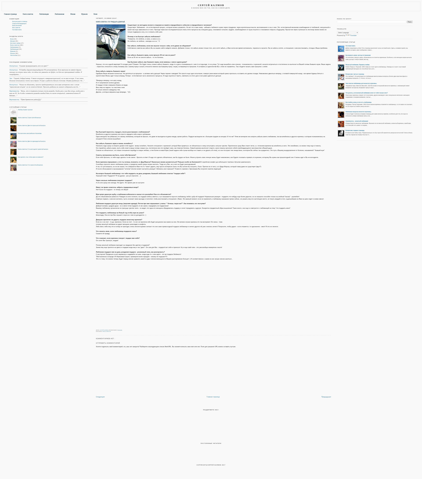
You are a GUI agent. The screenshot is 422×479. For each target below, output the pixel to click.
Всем (95, 14)
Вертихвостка (14, 91)
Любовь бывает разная (25, 110)
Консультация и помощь (19, 21)
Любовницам (44, 14)
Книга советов (28, 14)
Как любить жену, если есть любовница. (359, 102)
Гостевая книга (17, 29)
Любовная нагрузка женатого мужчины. (358, 111)
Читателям (13, 55)
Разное (12, 53)
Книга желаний (17, 25)
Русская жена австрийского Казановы (30, 133)
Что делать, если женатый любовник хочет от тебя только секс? (367, 93)
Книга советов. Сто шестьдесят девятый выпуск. (33, 149)
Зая (10, 78)
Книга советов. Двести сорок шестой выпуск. (32, 125)
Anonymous (13, 66)
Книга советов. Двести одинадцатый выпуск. (32, 141)
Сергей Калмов (211, 5)
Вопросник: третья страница (355, 74)
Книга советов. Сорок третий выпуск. (29, 117)
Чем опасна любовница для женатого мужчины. (361, 83)
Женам (72, 14)
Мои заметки (16, 27)
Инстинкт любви (15, 43)
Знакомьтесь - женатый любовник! (357, 121)
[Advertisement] (213, 110)
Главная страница (10, 14)
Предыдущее (326, 397)
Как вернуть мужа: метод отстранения (358, 55)
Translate (353, 35)
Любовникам (59, 14)
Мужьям (84, 14)
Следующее (100, 397)
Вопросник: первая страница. (355, 130)
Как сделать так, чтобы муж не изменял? (30, 157)
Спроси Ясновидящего (19, 23)
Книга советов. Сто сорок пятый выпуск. (30, 165)
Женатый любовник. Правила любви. (358, 64)
